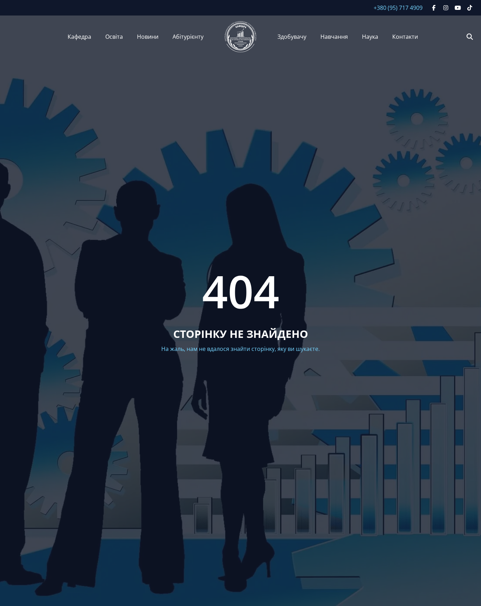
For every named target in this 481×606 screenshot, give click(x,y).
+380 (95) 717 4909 (398, 8)
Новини (147, 37)
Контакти (405, 37)
